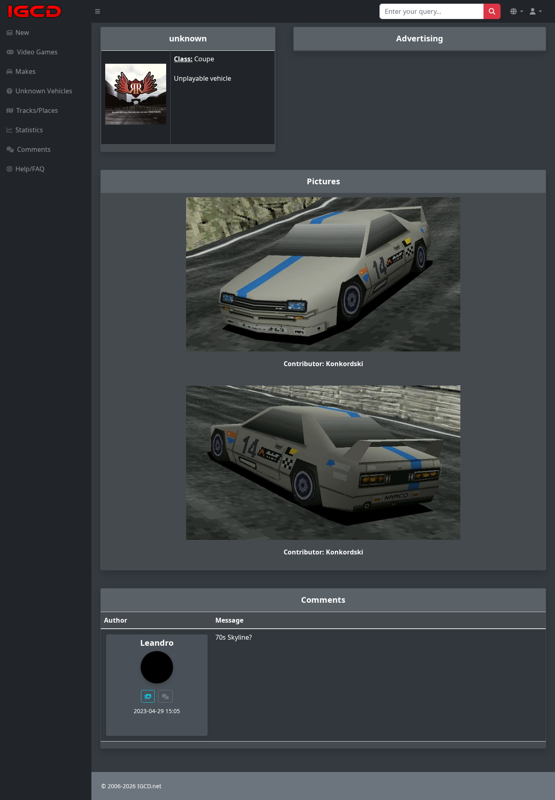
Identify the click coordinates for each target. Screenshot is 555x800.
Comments (34, 149)
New (22, 32)
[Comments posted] (165, 696)
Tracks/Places (37, 110)
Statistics (29, 129)
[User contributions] (148, 696)
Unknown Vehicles (43, 90)
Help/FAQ (30, 168)
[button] (517, 11)
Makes (25, 71)
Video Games (37, 51)
